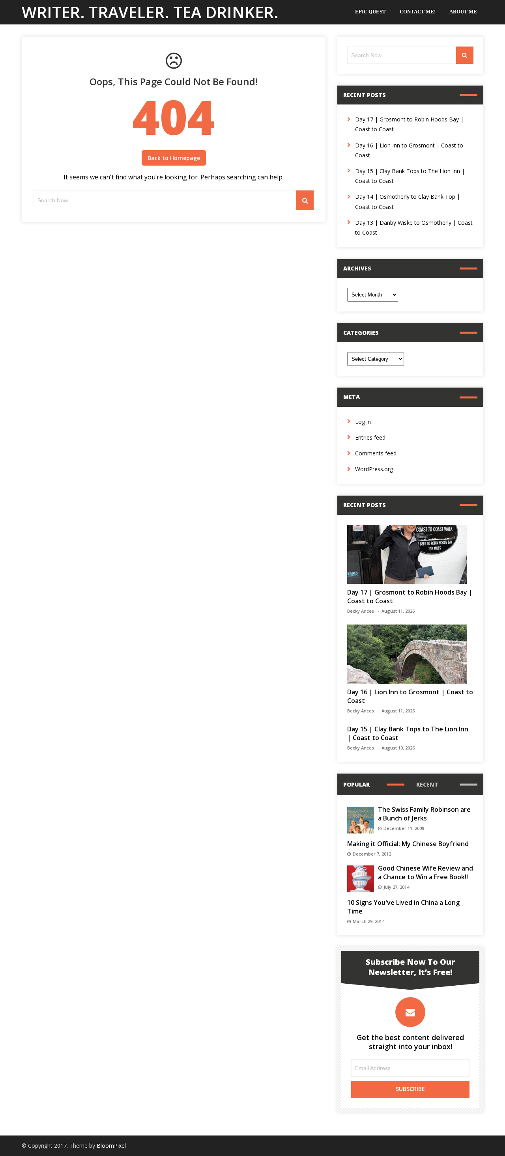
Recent (427, 784)
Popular (356, 784)
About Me (463, 12)
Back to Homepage (174, 158)
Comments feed (376, 453)
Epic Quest (370, 12)
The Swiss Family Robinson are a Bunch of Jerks (424, 813)
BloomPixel (111, 1145)
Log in (363, 421)
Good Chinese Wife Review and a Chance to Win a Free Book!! (425, 872)
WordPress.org (374, 469)
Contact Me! (418, 12)
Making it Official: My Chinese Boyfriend (408, 843)
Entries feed (370, 437)
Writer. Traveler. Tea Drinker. (150, 12)
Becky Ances (360, 611)
